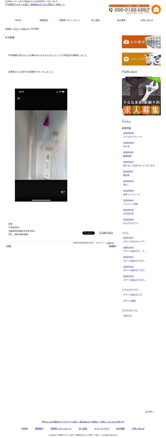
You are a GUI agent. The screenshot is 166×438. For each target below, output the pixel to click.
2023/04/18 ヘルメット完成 (130, 202)
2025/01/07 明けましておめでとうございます (139, 164)
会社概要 (121, 20)
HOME (18, 20)
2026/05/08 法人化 (128, 145)
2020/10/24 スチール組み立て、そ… (134, 249)
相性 (9, 246)
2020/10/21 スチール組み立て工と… (134, 259)
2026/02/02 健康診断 (128, 154)
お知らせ (25, 29)
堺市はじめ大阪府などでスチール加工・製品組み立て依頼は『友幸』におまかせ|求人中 (83, 422)
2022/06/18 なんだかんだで (130, 221)
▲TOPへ (149, 412)
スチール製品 (129, 301)
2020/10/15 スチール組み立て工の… (134, 278)
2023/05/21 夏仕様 (128, 173)
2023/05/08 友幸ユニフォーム (131, 193)
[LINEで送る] (106, 233)
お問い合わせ (147, 20)
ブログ (16, 29)
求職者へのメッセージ (69, 20)
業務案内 (44, 20)
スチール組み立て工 (132, 294)
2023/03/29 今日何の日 (128, 212)
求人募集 (95, 20)
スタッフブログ (101, 428)
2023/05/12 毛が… (128, 183)
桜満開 (112, 246)
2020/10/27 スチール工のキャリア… (134, 240)
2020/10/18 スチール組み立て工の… (134, 269)
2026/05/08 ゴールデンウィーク (132, 135)
